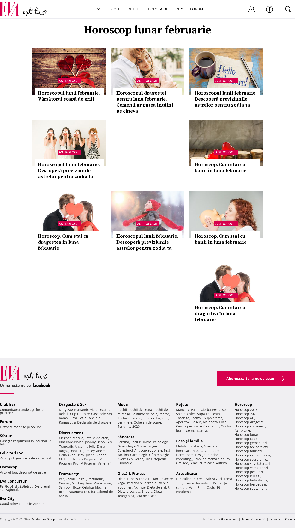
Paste (195, 409)
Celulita (88, 487)
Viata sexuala (100, 409)
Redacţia (275, 519)
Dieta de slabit (158, 487)
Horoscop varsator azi (251, 467)
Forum (196, 9)
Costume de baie (144, 414)
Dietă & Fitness (131, 473)
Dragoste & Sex (72, 404)
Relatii (64, 414)
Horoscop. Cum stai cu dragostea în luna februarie (63, 242)
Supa (201, 414)
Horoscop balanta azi (251, 480)
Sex (109, 414)
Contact (290, 519)
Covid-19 (213, 487)
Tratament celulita (81, 491)
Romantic (81, 409)
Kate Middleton (96, 438)
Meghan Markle (71, 438)
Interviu (199, 479)
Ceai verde (135, 459)
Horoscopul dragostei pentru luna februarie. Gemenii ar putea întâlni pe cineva (144, 102)
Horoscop (158, 9)
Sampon (65, 487)
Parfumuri (95, 479)
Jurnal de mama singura (211, 459)
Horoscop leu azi (247, 476)
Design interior (206, 455)
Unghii (81, 479)
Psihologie (161, 442)
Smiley (90, 451)
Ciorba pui (211, 426)
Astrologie (69, 81)
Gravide (182, 463)
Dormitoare (185, 455)
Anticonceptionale (148, 450)
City (179, 9)
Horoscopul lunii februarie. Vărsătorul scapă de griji (69, 96)
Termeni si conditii (253, 519)
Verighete (125, 422)
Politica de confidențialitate (220, 519)
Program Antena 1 (98, 463)
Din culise (183, 479)
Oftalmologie (159, 455)
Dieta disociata (129, 491)
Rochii (70, 479)
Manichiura (102, 483)
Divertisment (71, 432)
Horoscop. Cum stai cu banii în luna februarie (220, 167)
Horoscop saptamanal (251, 488)
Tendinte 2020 (129, 426)
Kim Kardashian (71, 442)
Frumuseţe (69, 473)
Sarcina (123, 442)
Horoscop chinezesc (250, 426)
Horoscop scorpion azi (252, 459)
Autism (221, 463)
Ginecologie (127, 446)
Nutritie (140, 487)
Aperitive (183, 422)
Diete (122, 479)
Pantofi (164, 414)
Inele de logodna (155, 418)
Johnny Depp (95, 442)
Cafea (191, 414)
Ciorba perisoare (189, 426)
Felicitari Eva (12, 453)
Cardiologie (139, 455)
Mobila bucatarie (189, 446)
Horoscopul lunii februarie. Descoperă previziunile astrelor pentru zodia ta (225, 99)
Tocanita (182, 418)
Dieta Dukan (148, 479)
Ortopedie (159, 459)
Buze (77, 487)
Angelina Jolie (85, 446)
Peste (216, 409)
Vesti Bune (197, 487)
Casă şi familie (189, 441)
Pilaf (222, 422)
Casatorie (98, 414)
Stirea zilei (214, 479)
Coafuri (64, 483)
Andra (101, 451)
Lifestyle (112, 9)
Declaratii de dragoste (94, 422)
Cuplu (74, 414)
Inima (147, 442)
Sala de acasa (146, 496)
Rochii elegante (129, 418)
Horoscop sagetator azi (252, 463)
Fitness (132, 479)
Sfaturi (6, 435)
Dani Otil (76, 451)
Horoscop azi (244, 418)
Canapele (212, 450)
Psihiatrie (125, 463)
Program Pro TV (71, 463)
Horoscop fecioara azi (251, 447)
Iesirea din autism (198, 483)
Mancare (183, 409)
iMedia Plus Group (43, 519)
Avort (122, 459)
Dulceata (213, 414)
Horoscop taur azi (248, 451)
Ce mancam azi (197, 430)
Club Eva (8, 404)
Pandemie (184, 491)
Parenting (183, 459)
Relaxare (166, 479)
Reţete (182, 404)
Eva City (7, 498)
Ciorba (206, 409)
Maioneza (210, 422)
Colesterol (125, 450)
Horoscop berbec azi (250, 484)
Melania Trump (71, 459)
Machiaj (78, 483)
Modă (123, 404)
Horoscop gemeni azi (251, 443)
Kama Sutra (68, 418)
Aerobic (150, 483)
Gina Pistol (76, 455)
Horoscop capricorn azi (252, 455)
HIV (147, 459)
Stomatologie (147, 446)
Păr (61, 479)
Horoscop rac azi (247, 438)
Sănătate (126, 436)
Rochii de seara (140, 409)
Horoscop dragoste (249, 422)
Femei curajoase (202, 463)
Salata (181, 414)
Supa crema (213, 418)
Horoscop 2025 (246, 414)
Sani (88, 483)
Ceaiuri (136, 442)
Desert (196, 422)
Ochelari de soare (147, 422)
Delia (63, 455)
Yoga (121, 483)
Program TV (93, 459)
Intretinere (134, 483)
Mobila (198, 450)
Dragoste (66, 409)
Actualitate (186, 473)
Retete (134, 9)
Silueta (147, 491)
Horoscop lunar (246, 434)
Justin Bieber (96, 455)
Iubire (85, 414)
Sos (224, 409)
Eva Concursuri (14, 481)
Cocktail (197, 418)
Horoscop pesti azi (249, 472)
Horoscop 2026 (246, 409)
